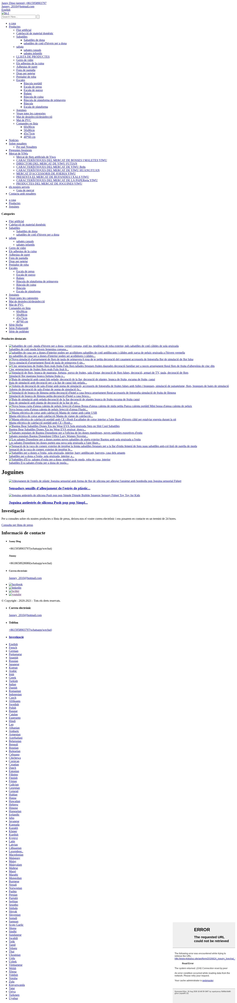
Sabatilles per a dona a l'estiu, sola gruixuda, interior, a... (41, 456)
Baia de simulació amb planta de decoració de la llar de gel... (44, 402)
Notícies (14, 140)
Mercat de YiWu (18, 153)
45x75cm (29, 133)
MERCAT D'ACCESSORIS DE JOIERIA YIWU (46, 173)
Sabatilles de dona (34, 40)
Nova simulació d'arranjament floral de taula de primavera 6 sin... (47, 362)
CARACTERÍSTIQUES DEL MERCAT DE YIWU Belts (51, 166)
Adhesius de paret (26, 66)
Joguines (21, 110)
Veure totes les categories (31, 113)
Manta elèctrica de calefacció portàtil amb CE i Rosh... (40, 422)
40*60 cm (29, 136)
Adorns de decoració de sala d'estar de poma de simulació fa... (45, 389)
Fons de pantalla (25, 70)
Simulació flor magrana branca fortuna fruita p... (37, 376)
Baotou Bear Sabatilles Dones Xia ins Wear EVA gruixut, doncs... (47, 429)
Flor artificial (23, 30)
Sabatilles (21, 36)
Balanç (28, 93)
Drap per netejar (25, 73)
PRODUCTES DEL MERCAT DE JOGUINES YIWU (49, 183)
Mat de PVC (23, 120)
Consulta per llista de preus (17, 525)
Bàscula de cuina (34, 96)
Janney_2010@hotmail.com (25, 578)
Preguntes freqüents (20, 150)
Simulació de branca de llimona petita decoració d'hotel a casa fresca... (50, 396)
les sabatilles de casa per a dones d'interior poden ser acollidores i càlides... (52, 356)
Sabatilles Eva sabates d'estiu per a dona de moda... (39, 462)
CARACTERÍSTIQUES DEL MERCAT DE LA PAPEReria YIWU (57, 180)
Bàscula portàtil (33, 83)
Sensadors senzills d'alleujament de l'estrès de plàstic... (49, 488)
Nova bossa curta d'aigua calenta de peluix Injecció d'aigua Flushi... (48, 409)
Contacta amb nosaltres (22, 193)
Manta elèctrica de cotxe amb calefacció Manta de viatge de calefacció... (51, 416)
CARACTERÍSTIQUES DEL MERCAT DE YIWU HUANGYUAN (58, 170)
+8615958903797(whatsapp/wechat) (30, 629)
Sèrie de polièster (19, 331)
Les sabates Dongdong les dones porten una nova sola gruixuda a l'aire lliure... (54, 442)
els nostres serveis (19, 187)
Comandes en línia (27, 123)
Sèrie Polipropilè (18, 328)
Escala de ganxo (33, 90)
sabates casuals (32, 50)
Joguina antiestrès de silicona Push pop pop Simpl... (48, 502)
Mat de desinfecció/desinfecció (34, 116)
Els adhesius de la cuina (30, 63)
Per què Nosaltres (26, 146)
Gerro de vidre (24, 60)
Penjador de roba (26, 76)
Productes (14, 26)
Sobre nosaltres (18, 143)
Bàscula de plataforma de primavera (45, 100)
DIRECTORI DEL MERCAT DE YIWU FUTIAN (46, 163)
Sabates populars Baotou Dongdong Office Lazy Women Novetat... (48, 436)
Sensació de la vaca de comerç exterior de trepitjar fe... (40, 449)
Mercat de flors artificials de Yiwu (36, 156)
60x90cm (29, 126)
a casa (12, 23)
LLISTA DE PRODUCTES (33, 56)
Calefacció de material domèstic (34, 33)
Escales (20, 80)
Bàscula (28, 103)
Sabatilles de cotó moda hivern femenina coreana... (38, 349)
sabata (20, 46)
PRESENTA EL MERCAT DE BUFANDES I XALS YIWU (52, 176)
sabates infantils (33, 53)
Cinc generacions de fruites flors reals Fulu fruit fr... (39, 369)
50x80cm (29, 130)
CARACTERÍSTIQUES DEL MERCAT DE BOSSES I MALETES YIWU (61, 160)
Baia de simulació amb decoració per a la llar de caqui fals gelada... (48, 382)
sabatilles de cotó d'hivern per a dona (45, 43)
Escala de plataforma (36, 106)
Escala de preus (33, 86)
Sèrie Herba (16, 324)
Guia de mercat (25, 190)
